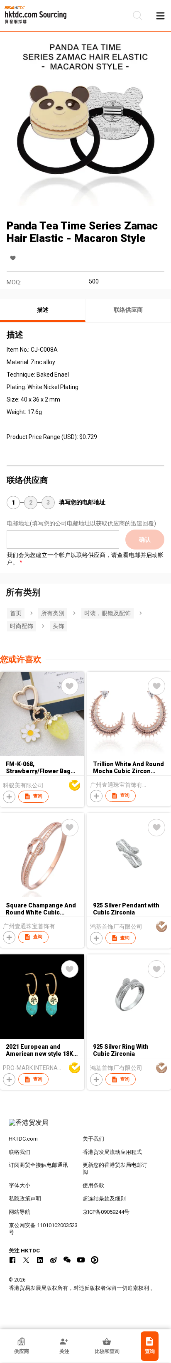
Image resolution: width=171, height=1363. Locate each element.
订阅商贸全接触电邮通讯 (38, 1165)
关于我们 (93, 1139)
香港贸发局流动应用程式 (112, 1152)
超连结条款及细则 (104, 1198)
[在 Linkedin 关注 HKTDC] (40, 1260)
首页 (16, 613)
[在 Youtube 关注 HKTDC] (81, 1260)
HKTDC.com (23, 1139)
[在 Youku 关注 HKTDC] (94, 1260)
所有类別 (52, 613)
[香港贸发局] (86, 1127)
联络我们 (19, 1152)
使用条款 (93, 1185)
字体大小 (19, 1185)
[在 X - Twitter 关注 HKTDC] (26, 1260)
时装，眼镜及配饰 (107, 613)
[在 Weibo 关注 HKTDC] (53, 1260)
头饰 (58, 626)
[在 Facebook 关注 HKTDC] (12, 1260)
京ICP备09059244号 (106, 1212)
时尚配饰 (21, 626)
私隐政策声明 (25, 1198)
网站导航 (19, 1212)
